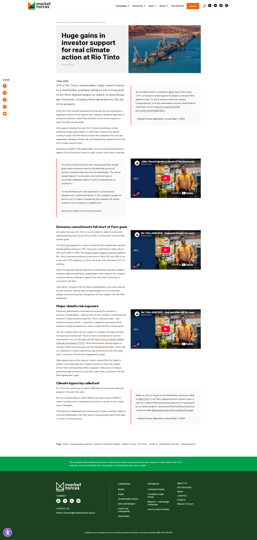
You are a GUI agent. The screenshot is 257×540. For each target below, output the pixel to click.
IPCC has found (67, 245)
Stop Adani (124, 516)
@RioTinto (174, 92)
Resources (138, 6)
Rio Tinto (142, 444)
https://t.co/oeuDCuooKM (167, 107)
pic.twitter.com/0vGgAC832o (150, 110)
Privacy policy (185, 504)
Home (58, 22)
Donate (193, 6)
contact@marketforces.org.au (79, 512)
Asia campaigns (126, 503)
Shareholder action (128, 499)
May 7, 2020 (178, 119)
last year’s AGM (76, 131)
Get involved (177, 6)
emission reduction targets (107, 444)
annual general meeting (81, 444)
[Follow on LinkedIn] (221, 5)
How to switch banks (158, 509)
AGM (65, 444)
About (162, 6)
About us (182, 483)
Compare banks (156, 489)
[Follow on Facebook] (209, 5)
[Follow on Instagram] (226, 5)
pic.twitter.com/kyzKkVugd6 (179, 410)
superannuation (188, 444)
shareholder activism (169, 444)
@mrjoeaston (158, 410)
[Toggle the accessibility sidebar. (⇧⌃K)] (7, 532)
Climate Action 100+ (104, 347)
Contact (182, 495)
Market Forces (129, 444)
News (151, 6)
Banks (121, 489)
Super (121, 494)
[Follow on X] (215, 5)
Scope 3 (153, 444)
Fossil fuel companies (124, 510)
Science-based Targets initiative (100, 253)
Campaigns (121, 6)
